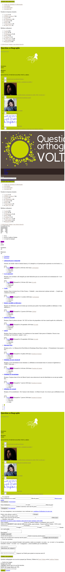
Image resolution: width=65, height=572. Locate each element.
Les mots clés (7, 9)
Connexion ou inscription (7, 180)
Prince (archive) (9, 16)
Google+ (19, 527)
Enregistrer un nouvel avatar (8, 520)
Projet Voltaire (42, 559)
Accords (34, 282)
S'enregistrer (12, 501)
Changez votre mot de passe (23, 520)
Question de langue (36, 353)
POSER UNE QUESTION (7, 1)
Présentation (7, 169)
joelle (6, 14)
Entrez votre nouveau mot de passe (10, 517)
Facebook (26, 525)
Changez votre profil (36, 520)
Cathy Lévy (8, 25)
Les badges (7, 6)
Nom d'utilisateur (5, 505)
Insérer (3, 570)
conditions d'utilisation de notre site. (42, 511)
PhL (6, 22)
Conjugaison (35, 267)
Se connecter (11, 508)
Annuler (8, 570)
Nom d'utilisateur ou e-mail (8, 498)
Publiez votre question (6, 556)
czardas (7, 20)
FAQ (5, 170)
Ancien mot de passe (6, 536)
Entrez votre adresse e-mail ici (9, 514)
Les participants (8, 7)
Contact (6, 172)
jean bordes (8, 23)
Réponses (6, 258)
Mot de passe (35, 498)
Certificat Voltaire (53, 559)
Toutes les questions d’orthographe (13, 4)
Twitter (48, 525)
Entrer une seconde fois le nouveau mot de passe (14, 537)
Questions (6, 256)
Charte (6, 174)
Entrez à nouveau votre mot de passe (27, 506)
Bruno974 (8, 41)
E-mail (28, 505)
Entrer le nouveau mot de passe (36, 536)
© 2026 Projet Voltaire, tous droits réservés (12, 44)
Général (34, 311)
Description (4, 532)
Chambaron (8, 19)
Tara (6, 17)
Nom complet (4, 522)
